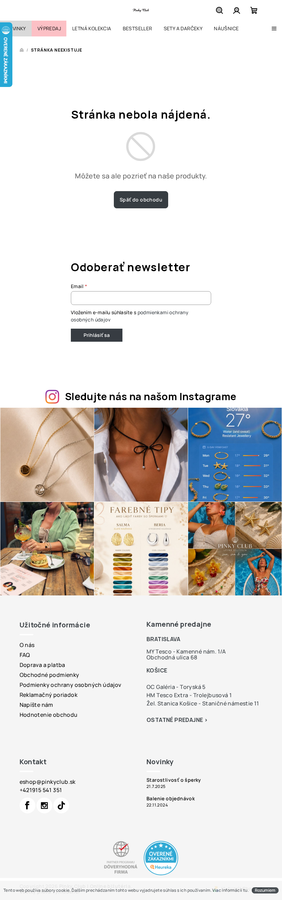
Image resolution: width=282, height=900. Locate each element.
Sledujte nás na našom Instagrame (151, 396)
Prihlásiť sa (97, 335)
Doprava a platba (42, 665)
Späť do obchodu (141, 199)
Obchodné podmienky (49, 675)
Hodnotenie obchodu (49, 714)
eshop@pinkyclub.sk (48, 782)
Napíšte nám (36, 705)
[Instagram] (44, 805)
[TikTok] (61, 805)
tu (245, 890)
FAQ (25, 655)
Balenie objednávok (171, 798)
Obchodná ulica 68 (172, 657)
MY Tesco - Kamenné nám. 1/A (186, 651)
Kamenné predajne (179, 624)
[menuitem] (16, 28)
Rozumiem (265, 890)
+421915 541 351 (41, 790)
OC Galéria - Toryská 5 (176, 687)
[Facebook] (27, 805)
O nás (27, 645)
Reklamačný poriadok (49, 695)
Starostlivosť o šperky (174, 780)
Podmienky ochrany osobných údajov (70, 685)
